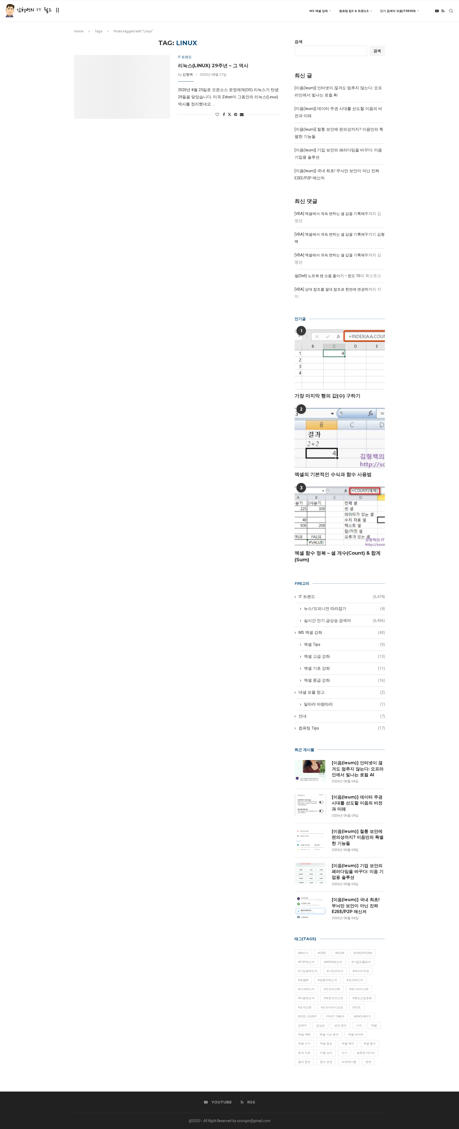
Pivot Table (335, 1016)
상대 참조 (340, 1025)
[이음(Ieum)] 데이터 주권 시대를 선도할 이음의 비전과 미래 (357, 803)
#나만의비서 (335, 971)
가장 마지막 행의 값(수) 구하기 (327, 396)
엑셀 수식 (304, 1043)
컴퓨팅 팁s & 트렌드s (354, 11)
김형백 (187, 75)
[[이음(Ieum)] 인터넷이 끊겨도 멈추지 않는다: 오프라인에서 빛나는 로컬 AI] (310, 770)
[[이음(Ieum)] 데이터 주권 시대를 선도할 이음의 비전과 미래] (310, 805)
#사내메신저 (306, 989)
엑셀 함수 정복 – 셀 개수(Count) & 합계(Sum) (338, 556)
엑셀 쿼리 (348, 1043)
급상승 (320, 1025)
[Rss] (442, 11)
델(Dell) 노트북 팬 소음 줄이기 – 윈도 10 (327, 276)
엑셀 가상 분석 (329, 1034)
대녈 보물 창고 (342, 692)
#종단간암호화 (362, 998)
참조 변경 (326, 1062)
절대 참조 (304, 1062)
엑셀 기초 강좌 (344, 668)
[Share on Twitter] (229, 114)
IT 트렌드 (342, 596)
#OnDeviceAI (363, 953)
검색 (299, 41)
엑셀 (374, 1025)
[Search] (451, 11)
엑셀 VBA (304, 1034)
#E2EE (322, 953)
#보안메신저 (354, 980)
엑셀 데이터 (355, 1034)
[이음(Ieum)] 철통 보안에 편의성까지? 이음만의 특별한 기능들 (358, 837)
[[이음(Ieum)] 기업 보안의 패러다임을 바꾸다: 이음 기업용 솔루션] (310, 873)
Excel (356, 1007)
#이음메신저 (306, 998)
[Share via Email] (242, 114)
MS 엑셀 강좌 (318, 11)
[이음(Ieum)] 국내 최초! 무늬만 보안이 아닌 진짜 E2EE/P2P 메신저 (356, 905)
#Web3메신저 (333, 962)
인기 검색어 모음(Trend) (398, 11)
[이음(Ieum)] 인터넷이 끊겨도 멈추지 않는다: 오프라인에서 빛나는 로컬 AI (358, 768)
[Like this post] (217, 114)
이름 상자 (326, 1053)
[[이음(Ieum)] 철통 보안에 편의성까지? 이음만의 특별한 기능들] (310, 839)
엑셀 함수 (369, 1043)
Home (78, 31)
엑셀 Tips (344, 644)
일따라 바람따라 (344, 704)
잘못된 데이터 (366, 1053)
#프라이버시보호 (332, 1007)
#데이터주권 (360, 971)
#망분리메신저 (327, 980)
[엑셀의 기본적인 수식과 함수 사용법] (340, 438)
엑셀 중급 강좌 (344, 680)
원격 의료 (304, 1053)
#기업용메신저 (307, 971)
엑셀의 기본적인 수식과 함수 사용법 (333, 474)
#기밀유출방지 (361, 962)
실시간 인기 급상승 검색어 (344, 620)
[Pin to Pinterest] (235, 114)
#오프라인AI (332, 989)
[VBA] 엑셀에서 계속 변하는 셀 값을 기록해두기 (333, 213)
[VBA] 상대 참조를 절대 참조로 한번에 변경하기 (333, 289)
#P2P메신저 (306, 962)
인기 (344, 1053)
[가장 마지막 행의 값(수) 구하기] (340, 359)
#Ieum (339, 953)
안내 (342, 716)
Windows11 (362, 1016)
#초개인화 (305, 1007)
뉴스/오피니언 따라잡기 (344, 608)
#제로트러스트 (333, 998)
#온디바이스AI (358, 989)
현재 (368, 1062)
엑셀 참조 (326, 1043)
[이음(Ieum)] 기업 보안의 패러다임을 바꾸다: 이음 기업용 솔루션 (358, 871)
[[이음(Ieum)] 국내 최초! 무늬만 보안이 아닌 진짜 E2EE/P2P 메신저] (310, 907)
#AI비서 (303, 953)
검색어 (302, 1025)
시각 (359, 1025)
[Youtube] (437, 11)
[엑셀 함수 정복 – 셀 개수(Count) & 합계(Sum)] (340, 516)
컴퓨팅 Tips (342, 728)
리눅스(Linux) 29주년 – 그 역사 (213, 66)
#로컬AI (303, 980)
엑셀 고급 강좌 (344, 656)
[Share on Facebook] (224, 114)
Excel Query (307, 1016)
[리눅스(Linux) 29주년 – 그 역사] (122, 87)
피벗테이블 (349, 1062)
